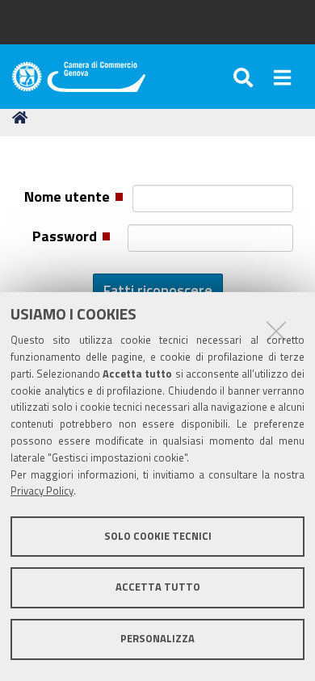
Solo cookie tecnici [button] (158, 536)
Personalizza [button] (157, 638)
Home (22, 117)
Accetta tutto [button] (158, 587)
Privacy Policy (42, 491)
